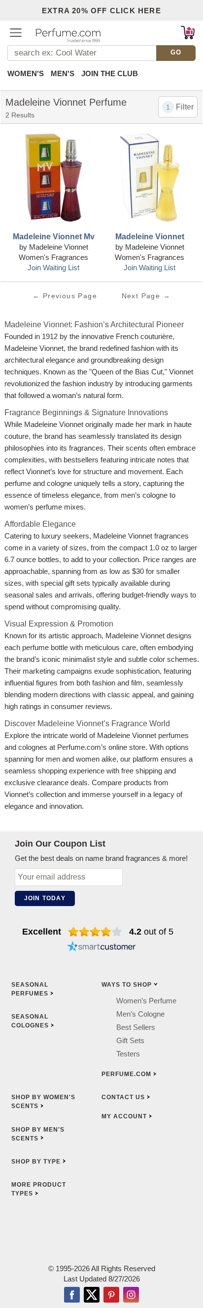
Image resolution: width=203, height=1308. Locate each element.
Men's (62, 73)
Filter (185, 107)
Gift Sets (130, 1040)
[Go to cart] (188, 32)
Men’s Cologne (140, 1014)
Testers (128, 1054)
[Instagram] (131, 1296)
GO (176, 52)
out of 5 (151, 932)
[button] (16, 32)
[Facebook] (72, 1296)
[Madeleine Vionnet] (150, 179)
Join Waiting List (53, 267)
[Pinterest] (111, 1296)
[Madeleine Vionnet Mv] (53, 179)
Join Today (45, 898)
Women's (25, 73)
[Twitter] (92, 1296)
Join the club (109, 73)
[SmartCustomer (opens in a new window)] (101, 947)
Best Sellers (135, 1027)
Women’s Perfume (146, 1000)
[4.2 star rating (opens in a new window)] (95, 932)
